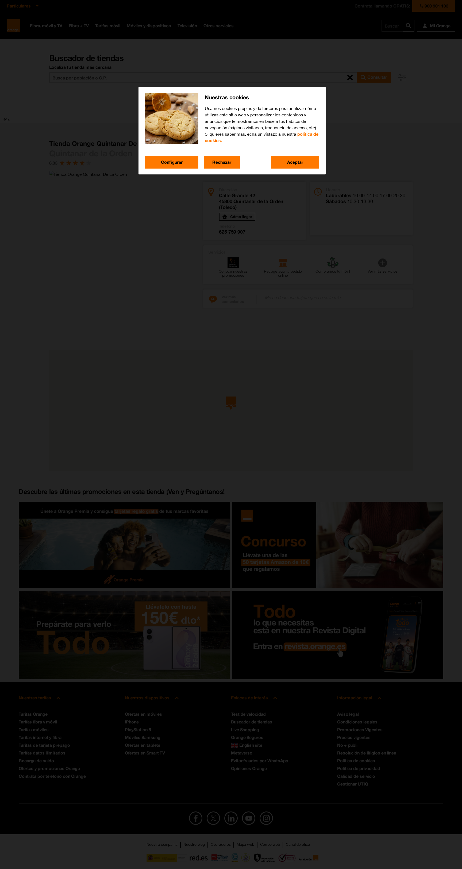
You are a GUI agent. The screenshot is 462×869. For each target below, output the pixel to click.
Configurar (172, 162)
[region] (232, 130)
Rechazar (221, 162)
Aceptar (295, 162)
